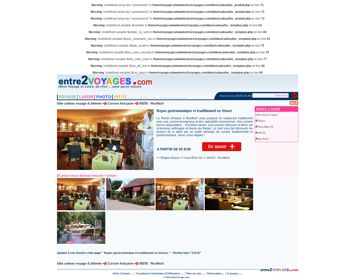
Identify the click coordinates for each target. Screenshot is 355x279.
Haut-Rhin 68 (265, 126)
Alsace (261, 120)
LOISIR (86, 97)
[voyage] (279, 270)
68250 (143, 103)
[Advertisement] (277, 160)
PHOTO (103, 97)
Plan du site (193, 273)
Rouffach (157, 103)
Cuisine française (120, 103)
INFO (119, 97)
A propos (233, 273)
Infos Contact (122, 273)
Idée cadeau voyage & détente (79, 103)
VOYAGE (67, 97)
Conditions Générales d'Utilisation (158, 273)
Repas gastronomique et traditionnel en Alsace (136, 253)
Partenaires (214, 273)
